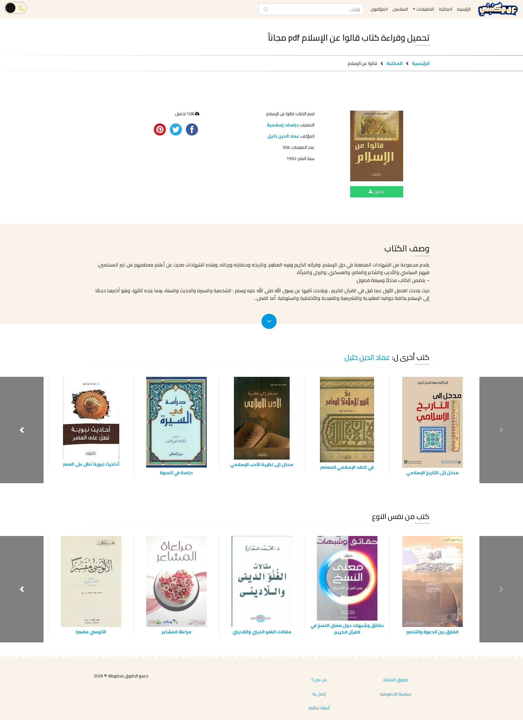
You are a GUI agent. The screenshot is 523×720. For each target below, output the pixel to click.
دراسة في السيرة (176, 472)
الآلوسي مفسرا (91, 632)
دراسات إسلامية (283, 125)
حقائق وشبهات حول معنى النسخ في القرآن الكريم (347, 628)
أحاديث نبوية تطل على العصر (91, 464)
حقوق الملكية (395, 680)
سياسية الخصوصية (395, 694)
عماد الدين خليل (283, 136)
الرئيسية (420, 63)
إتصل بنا (319, 694)
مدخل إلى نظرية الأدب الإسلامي (261, 464)
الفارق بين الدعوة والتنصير (432, 632)
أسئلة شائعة (319, 708)
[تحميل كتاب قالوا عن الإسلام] (376, 146)
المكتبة (394, 63)
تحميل (378, 192)
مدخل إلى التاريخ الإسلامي (432, 472)
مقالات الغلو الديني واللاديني (261, 632)
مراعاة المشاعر (176, 632)
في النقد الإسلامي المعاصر (347, 467)
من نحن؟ (319, 680)
